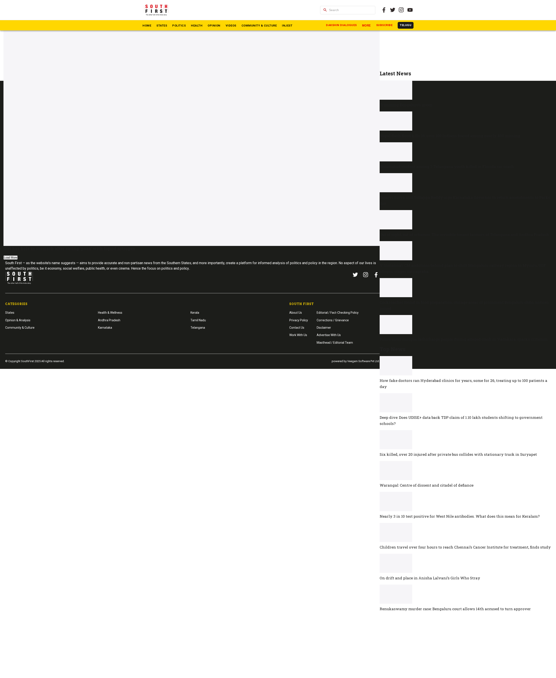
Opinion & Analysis (17, 320)
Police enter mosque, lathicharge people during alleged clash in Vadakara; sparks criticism (464, 339)
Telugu (405, 25)
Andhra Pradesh (109, 320)
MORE (366, 25)
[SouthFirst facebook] (384, 10)
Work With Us (298, 335)
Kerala (194, 312)
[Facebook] (376, 274)
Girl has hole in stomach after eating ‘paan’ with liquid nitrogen (69, 248)
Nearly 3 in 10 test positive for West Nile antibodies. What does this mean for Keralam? (460, 516)
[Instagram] (401, 10)
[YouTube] (410, 10)
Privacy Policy (298, 320)
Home (146, 25)
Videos (231, 25)
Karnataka (105, 327)
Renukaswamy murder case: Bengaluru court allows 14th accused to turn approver (455, 608)
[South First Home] (156, 10)
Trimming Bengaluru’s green (406, 104)
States (161, 25)
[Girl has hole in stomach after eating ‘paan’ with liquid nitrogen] (191, 135)
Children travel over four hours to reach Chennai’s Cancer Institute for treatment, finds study (465, 547)
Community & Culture (259, 25)
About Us (295, 312)
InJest (287, 25)
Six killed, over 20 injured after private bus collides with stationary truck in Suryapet (458, 454)
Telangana (197, 327)
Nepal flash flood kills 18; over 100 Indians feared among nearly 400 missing (450, 135)
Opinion (214, 25)
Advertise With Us (329, 335)
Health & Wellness (110, 312)
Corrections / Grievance (333, 320)
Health (196, 25)
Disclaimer (324, 327)
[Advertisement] (466, 40)
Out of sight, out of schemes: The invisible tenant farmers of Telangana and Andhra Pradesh (464, 234)
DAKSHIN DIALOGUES (341, 25)
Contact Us (296, 327)
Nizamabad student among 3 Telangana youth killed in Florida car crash (447, 166)
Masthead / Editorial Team (335, 342)
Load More (10, 257)
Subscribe (384, 25)
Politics (179, 25)
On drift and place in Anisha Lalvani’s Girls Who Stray (430, 577)
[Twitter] (392, 10)
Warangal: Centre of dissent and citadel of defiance (426, 485)
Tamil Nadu (198, 320)
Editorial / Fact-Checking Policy (338, 312)
